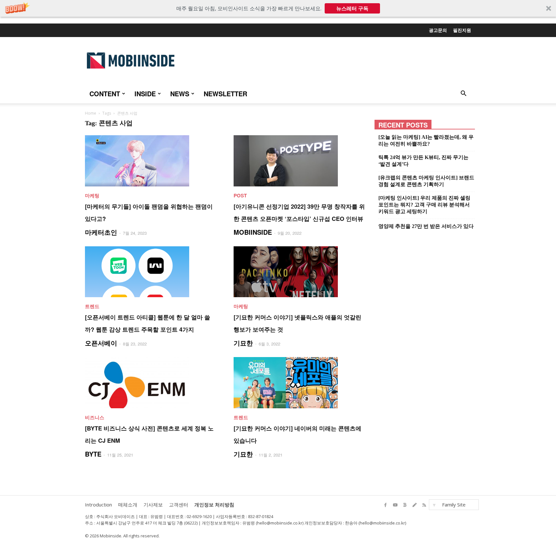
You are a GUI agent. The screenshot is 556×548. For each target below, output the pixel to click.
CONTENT (104, 93)
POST (240, 195)
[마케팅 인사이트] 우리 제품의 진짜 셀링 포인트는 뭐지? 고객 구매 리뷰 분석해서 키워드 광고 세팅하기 (424, 204)
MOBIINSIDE (253, 232)
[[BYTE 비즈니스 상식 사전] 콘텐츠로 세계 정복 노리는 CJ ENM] (151, 382)
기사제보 (153, 504)
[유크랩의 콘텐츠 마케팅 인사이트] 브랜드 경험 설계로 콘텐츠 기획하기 (426, 181)
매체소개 (127, 504)
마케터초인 (101, 232)
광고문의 (438, 30)
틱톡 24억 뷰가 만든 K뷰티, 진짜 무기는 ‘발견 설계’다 (423, 161)
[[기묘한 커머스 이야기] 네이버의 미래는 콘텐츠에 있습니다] (300, 382)
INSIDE (145, 93)
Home (90, 113)
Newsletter (225, 93)
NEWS (179, 93)
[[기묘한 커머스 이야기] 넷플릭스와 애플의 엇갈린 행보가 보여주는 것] (300, 272)
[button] (278, 8)
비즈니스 (94, 417)
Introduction (98, 504)
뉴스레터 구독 (352, 8)
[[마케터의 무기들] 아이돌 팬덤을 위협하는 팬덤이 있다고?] (151, 160)
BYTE (93, 453)
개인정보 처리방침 (214, 504)
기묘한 (243, 342)
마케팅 (92, 195)
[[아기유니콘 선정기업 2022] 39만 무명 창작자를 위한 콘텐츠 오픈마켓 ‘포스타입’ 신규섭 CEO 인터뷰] (300, 160)
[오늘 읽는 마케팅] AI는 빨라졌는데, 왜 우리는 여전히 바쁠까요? (426, 140)
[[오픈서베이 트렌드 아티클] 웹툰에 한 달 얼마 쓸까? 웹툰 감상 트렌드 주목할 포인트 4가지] (151, 272)
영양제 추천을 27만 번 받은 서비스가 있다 (426, 226)
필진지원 (462, 30)
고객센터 (178, 504)
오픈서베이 (101, 342)
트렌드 (92, 306)
